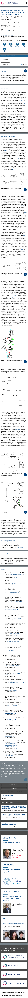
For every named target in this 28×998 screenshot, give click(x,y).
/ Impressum (18, 995)
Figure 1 (15, 282)
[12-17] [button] (17, 158)
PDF (4, 46)
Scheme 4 (17, 429)
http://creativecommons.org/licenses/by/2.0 (10, 768)
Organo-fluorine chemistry (7, 795)
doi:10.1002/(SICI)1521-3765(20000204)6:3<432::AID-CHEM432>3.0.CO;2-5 (11, 745)
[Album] (10, 44)
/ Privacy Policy (19, 992)
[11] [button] (9, 117)
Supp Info (17, 46)
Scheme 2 (22, 249)
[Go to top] (25, 779)
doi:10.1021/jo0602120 (12, 705)
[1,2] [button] (21, 100)
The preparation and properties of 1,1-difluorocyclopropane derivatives (10, 824)
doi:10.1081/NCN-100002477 (17, 618)
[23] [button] (25, 251)
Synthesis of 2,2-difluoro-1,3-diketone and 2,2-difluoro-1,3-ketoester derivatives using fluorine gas (13, 815)
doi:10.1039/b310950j (12, 690)
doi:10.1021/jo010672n (9, 736)
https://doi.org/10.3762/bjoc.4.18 (7, 35)
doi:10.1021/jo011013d (12, 697)
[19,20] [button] (22, 205)
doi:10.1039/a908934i (11, 719)
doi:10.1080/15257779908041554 (12, 609)
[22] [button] (24, 235)
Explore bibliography (5, 62)
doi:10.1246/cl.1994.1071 (10, 713)
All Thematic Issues (14, 784)
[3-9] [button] (24, 103)
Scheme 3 (23, 417)
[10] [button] (12, 111)
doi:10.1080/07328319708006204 (14, 601)
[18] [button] (13, 169)
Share (23, 46)
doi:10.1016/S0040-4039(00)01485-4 (12, 665)
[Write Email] (6, 16)
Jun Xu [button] (3, 17)
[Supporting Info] (17, 44)
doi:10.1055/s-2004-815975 (13, 641)
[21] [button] (25, 212)
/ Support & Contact (8, 992)
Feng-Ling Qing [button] (6, 19)
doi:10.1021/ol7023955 (15, 658)
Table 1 (15, 295)
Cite (4, 51)
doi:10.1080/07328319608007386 (12, 592)
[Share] (23, 44)
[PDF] (4, 44)
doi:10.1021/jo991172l (9, 727)
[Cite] (4, 49)
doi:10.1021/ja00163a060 (10, 755)
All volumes (14, 788)
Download (21, 547)
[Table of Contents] (25, 70)
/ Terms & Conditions (8, 995)
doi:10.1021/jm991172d (10, 650)
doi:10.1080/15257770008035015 (18, 583)
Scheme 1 (6, 150)
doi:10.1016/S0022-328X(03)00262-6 (16, 682)
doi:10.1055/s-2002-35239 (13, 633)
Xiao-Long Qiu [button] (12, 17)
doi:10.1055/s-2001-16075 (10, 626)
